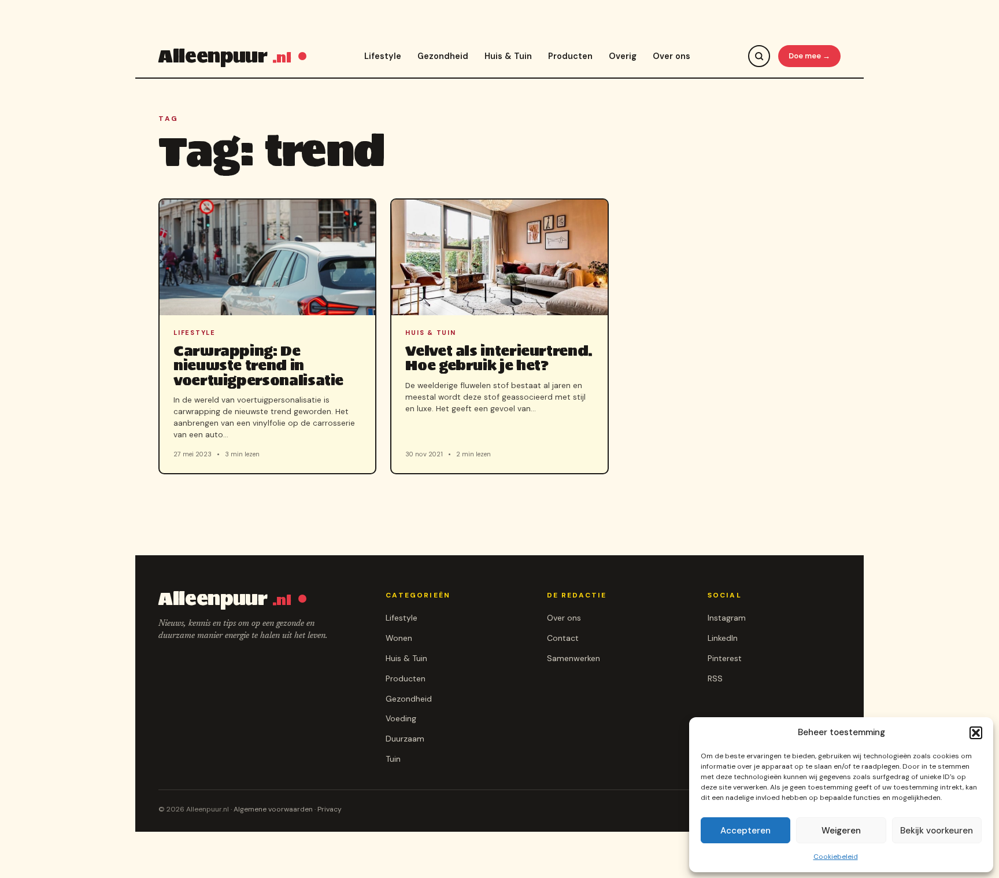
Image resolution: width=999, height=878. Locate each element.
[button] (976, 733)
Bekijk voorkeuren (936, 830)
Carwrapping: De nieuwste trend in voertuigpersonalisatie (258, 365)
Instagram (727, 618)
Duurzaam (405, 738)
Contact (563, 638)
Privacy (329, 809)
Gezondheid (442, 56)
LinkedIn (723, 638)
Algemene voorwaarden (273, 809)
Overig (623, 56)
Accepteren (745, 830)
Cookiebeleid (835, 856)
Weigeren (841, 830)
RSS (715, 678)
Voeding (401, 718)
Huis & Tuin (508, 56)
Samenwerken (573, 658)
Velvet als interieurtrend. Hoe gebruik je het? (499, 358)
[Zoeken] (759, 56)
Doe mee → (809, 56)
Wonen (399, 638)
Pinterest (725, 658)
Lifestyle (382, 56)
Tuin (393, 759)
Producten (570, 56)
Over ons (671, 56)
